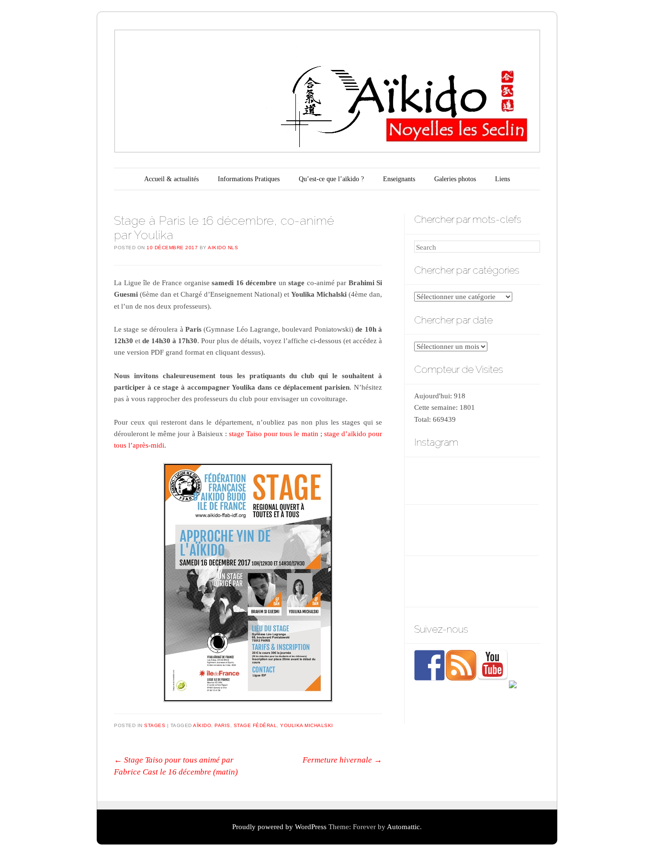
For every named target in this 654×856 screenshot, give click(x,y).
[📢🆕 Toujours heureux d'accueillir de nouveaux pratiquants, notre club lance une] (519, 479)
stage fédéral (255, 725)
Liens (502, 179)
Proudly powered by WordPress (279, 827)
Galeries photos (455, 179)
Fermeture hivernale (342, 759)
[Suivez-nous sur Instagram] (524, 696)
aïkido (202, 725)
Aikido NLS (223, 247)
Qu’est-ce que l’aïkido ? (331, 179)
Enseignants (399, 179)
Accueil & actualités (171, 179)
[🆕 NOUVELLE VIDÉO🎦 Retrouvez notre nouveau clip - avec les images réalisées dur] (433, 530)
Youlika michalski (306, 725)
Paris (222, 725)
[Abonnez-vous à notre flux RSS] (461, 665)
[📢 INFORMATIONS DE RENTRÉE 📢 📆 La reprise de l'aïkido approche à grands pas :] (476, 530)
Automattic (403, 827)
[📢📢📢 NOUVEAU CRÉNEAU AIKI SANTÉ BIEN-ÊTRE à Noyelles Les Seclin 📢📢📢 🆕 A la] (476, 479)
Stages (154, 725)
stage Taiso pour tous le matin (273, 434)
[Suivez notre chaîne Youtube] (492, 665)
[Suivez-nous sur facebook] (429, 665)
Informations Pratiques (249, 179)
